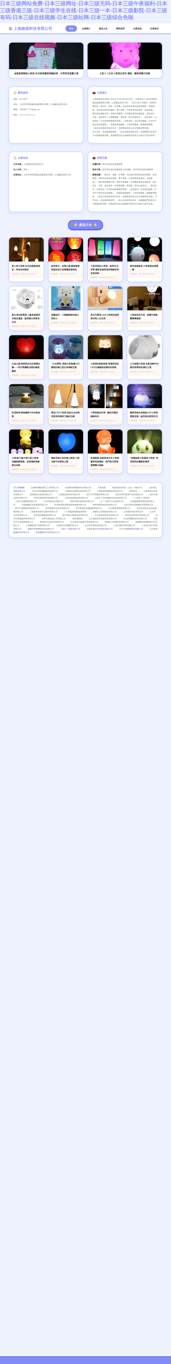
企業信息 (137, 28)
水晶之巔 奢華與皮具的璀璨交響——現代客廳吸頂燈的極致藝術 (26, 367)
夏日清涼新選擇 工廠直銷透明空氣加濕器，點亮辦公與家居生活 (26, 318)
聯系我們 (120, 28)
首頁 (71, 28)
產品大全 (103, 28)
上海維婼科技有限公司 (33, 28)
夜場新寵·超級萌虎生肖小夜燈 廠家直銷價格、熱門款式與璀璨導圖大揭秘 (105, 461)
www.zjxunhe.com (27, 115)
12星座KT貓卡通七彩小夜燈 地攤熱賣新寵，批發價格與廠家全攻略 (26, 461)
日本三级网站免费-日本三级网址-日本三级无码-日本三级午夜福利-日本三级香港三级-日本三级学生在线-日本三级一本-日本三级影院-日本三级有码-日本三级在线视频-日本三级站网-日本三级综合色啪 (83, 10)
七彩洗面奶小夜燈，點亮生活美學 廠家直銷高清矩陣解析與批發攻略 (105, 269)
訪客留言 (154, 28)
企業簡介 (86, 28)
